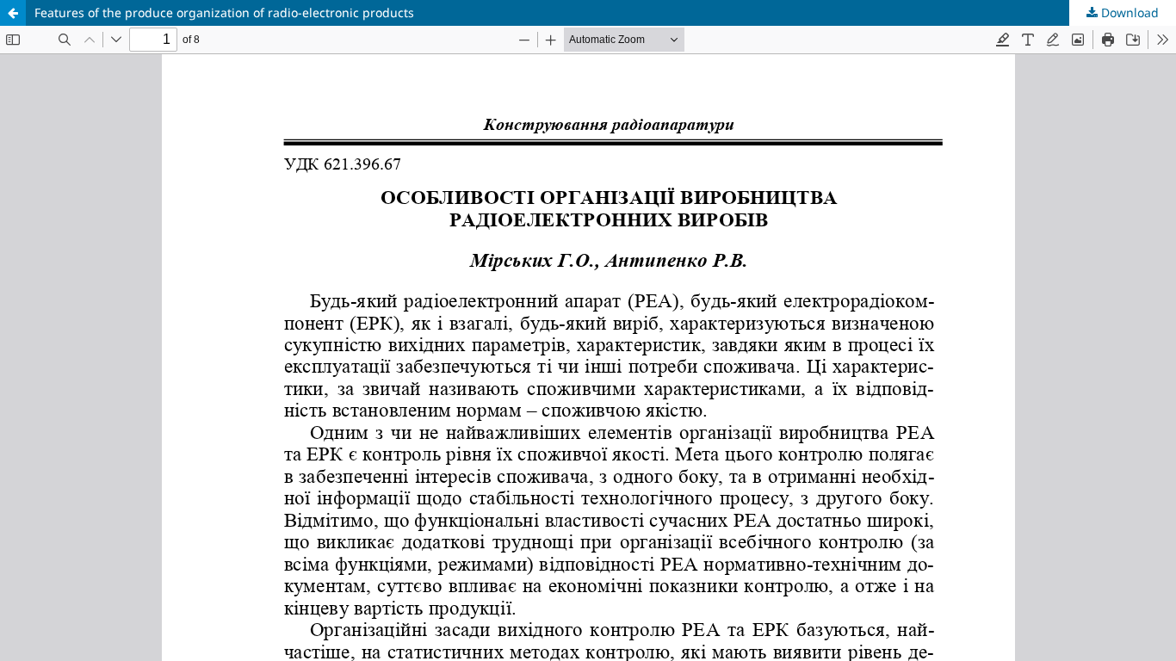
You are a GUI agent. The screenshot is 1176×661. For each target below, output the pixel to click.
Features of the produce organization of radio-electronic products (224, 12)
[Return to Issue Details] (13, 13)
